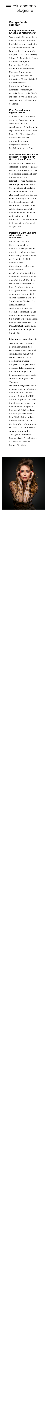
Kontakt (30, 396)
